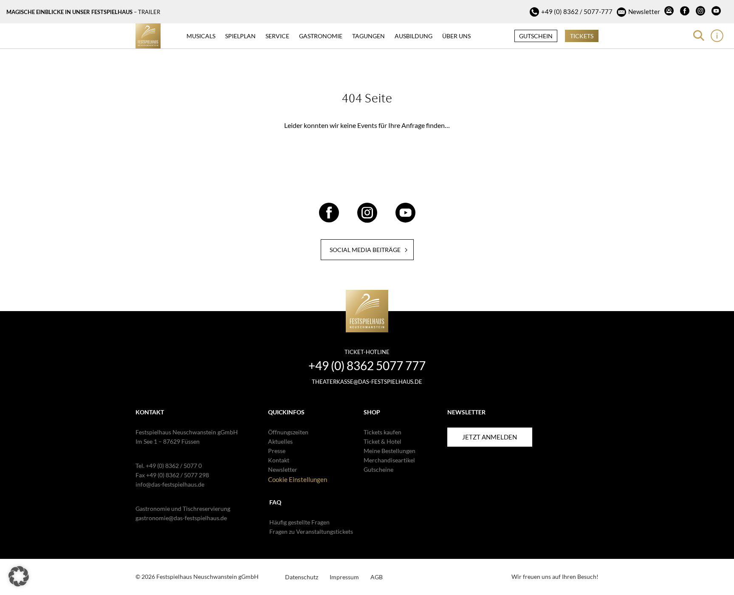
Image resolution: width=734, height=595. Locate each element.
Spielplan (240, 36)
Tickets (581, 36)
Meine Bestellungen (389, 450)
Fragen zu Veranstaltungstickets (311, 531)
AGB (376, 577)
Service (277, 36)
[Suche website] (698, 35)
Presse (276, 450)
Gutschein (536, 36)
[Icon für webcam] (670, 12)
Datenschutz (301, 577)
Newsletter (644, 11)
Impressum (344, 577)
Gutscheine (378, 469)
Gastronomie (320, 36)
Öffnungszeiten (288, 432)
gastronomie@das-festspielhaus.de (181, 517)
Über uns (456, 36)
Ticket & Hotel (382, 441)
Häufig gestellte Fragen (299, 522)
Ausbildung (413, 36)
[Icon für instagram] (701, 12)
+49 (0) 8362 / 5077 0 (174, 465)
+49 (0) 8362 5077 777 (367, 365)
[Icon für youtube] (717, 12)
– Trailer (147, 11)
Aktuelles (280, 441)
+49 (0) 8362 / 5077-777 (577, 11)
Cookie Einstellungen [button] (297, 479)
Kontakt (278, 460)
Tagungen (368, 36)
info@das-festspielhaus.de (170, 484)
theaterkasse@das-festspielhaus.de (367, 381)
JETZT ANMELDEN (489, 437)
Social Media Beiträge (365, 249)
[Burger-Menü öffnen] (717, 35)
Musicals (200, 36)
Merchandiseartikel (389, 460)
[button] (18, 576)
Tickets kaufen (382, 432)
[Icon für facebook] (686, 12)
